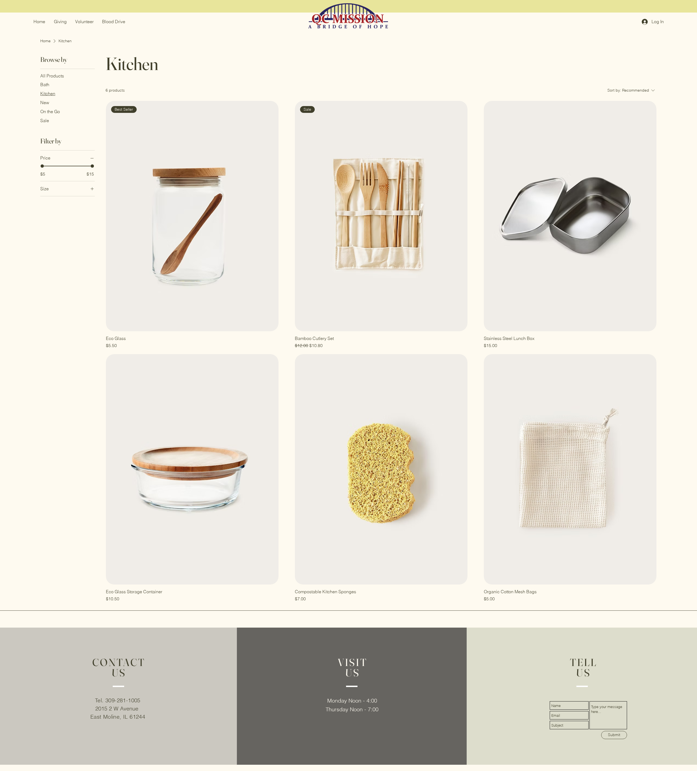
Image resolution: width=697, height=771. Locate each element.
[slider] (42, 166)
